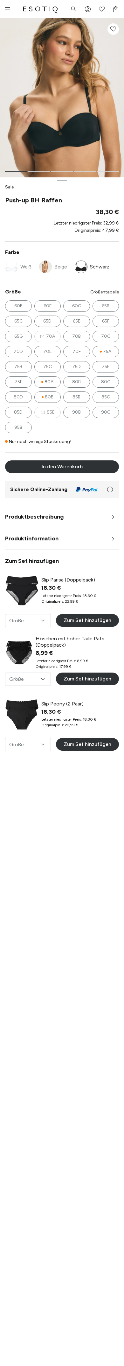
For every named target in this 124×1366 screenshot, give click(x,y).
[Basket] (115, 9)
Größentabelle (104, 292)
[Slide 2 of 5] (39, 171)
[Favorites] (101, 9)
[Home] (40, 9)
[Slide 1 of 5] (16, 171)
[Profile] (87, 9)
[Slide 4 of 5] (85, 171)
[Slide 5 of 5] (108, 171)
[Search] (73, 9)
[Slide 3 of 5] (62, 171)
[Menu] (8, 9)
